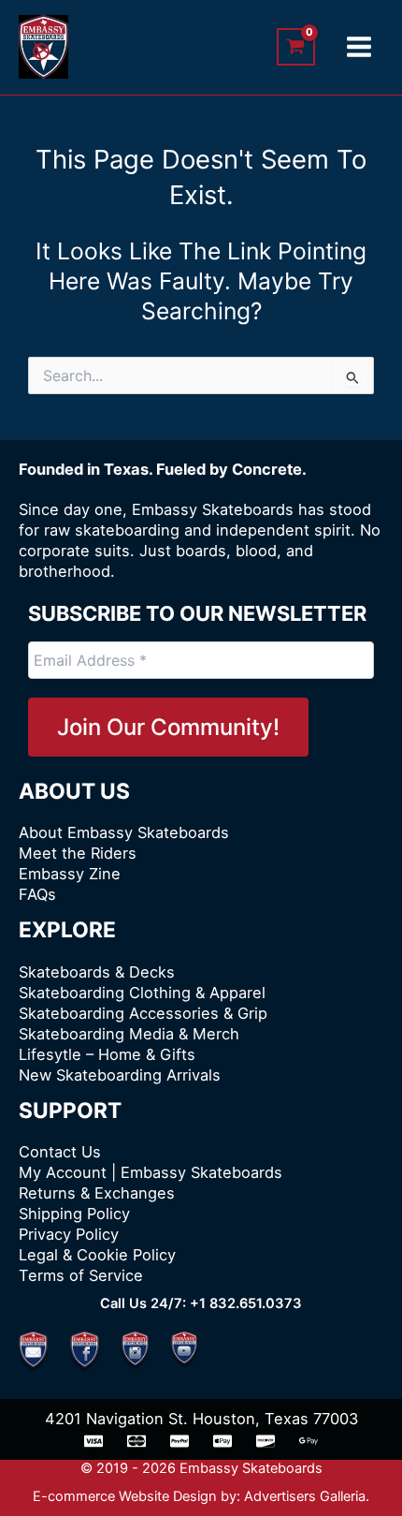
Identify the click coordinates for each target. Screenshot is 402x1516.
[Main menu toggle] (358, 47)
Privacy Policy (69, 1234)
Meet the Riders (77, 853)
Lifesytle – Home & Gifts (107, 1054)
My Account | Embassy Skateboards (150, 1172)
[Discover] (265, 1441)
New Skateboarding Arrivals (120, 1075)
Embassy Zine (70, 873)
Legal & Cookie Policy (97, 1254)
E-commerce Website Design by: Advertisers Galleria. (201, 1496)
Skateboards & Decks (97, 972)
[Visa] (93, 1441)
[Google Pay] (308, 1441)
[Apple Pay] (222, 1441)
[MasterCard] (136, 1441)
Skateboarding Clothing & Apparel (142, 992)
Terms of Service (81, 1275)
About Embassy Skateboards (124, 832)
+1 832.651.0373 (246, 1303)
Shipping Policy (74, 1213)
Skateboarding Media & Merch (129, 1033)
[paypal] (179, 1441)
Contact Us (60, 1151)
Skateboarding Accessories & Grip (143, 1013)
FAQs (37, 894)
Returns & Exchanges (97, 1193)
